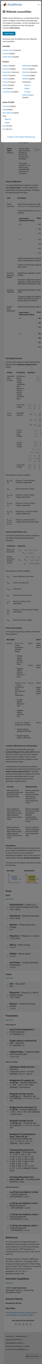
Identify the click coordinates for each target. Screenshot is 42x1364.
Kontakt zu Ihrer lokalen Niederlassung (21, 137)
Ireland (5, 85)
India (4, 109)
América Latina (8, 50)
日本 (4, 126)
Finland (5, 79)
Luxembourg (7, 92)
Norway (25, 69)
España (5, 75)
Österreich (26, 72)
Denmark (6, 69)
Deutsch (27, 85)
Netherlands (26, 66)
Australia (6, 106)
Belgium (5, 66)
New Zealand (7, 113)
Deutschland (7, 72)
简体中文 (8, 119)
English (27, 88)
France (5, 82)
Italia (4, 88)
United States (7, 57)
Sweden (25, 79)
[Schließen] (38, 4)
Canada (5, 53)
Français (27, 92)
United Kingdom (28, 95)
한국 (4, 129)
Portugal (25, 75)
